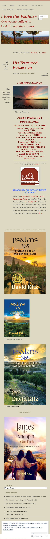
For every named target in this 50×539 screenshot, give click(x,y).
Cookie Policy (7, 530)
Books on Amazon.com (25, 9)
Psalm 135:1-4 (34, 118)
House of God (6, 92)
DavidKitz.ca (22, 5)
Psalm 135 (31, 74)
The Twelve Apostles (12, 518)
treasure (7, 102)
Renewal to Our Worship (13, 507)
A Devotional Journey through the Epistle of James (21, 496)
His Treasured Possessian (25, 65)
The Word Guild (30, 202)
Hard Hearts (9, 514)
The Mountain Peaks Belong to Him (16, 500)
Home (4, 5)
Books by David (7, 9)
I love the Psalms (17, 16)
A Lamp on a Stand (11, 511)
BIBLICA (36, 164)
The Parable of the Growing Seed (16, 503)
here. (41, 213)
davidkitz (23, 74)
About (12, 5)
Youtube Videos (36, 5)
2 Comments (44, 74)
